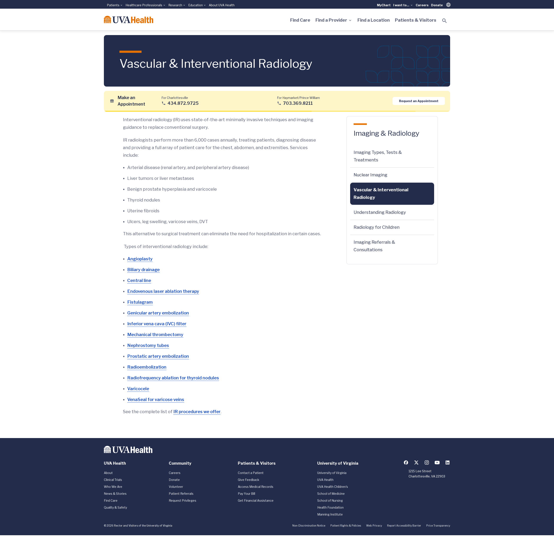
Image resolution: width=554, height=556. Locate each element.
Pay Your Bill (246, 493)
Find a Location (374, 20)
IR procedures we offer (197, 411)
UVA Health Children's (332, 486)
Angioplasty (140, 258)
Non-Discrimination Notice (308, 525)
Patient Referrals (181, 493)
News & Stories (115, 493)
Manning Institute (330, 514)
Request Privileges (182, 500)
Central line (139, 280)
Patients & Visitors (415, 20)
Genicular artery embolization (158, 313)
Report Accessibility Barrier (404, 525)
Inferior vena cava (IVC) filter (156, 323)
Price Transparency (438, 525)
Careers (422, 5)
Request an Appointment (418, 101)
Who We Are (113, 486)
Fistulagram (140, 302)
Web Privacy (374, 525)
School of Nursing (330, 500)
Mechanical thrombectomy (155, 334)
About (108, 473)
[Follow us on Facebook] (406, 462)
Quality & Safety (115, 507)
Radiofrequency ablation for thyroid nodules (173, 377)
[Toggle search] (444, 21)
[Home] (128, 19)
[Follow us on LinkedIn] (447, 462)
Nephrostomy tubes (148, 345)
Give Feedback (248, 480)
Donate (437, 5)
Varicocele (138, 388)
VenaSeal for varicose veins (155, 399)
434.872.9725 (183, 103)
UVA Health (325, 480)
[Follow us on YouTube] (437, 462)
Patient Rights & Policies (345, 525)
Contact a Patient (251, 473)
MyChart (384, 5)
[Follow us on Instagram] (426, 462)
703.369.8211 (298, 103)
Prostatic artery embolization (158, 356)
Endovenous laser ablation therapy (163, 291)
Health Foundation (330, 507)
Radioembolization (146, 367)
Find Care (300, 20)
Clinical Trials (113, 480)
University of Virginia (331, 473)
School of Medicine (331, 493)
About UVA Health (222, 5)
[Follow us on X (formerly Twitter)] (416, 462)
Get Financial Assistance (256, 500)
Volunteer (176, 486)
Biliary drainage (143, 269)
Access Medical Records (255, 486)
